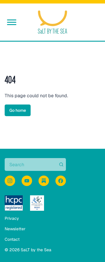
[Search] (60, 164)
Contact (12, 239)
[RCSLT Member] (37, 203)
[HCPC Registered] (14, 203)
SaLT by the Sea (36, 249)
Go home (17, 110)
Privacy (12, 218)
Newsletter (15, 228)
